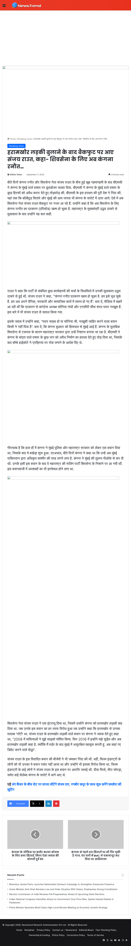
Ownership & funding (39, 935)
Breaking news (25, 139)
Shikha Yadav (16, 174)
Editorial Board (86, 930)
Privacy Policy (43, 930)
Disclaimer (29, 930)
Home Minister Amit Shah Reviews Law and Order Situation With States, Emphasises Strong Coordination (63, 889)
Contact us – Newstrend (64, 930)
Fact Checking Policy (106, 930)
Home (12, 139)
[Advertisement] (65, 34)
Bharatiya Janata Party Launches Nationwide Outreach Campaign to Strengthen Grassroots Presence (61, 884)
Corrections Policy (76, 935)
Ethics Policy (58, 935)
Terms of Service (95, 935)
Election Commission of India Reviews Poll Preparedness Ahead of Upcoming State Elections (56, 894)
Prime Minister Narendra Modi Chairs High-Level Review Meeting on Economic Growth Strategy (58, 907)
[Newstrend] (26, 5)
